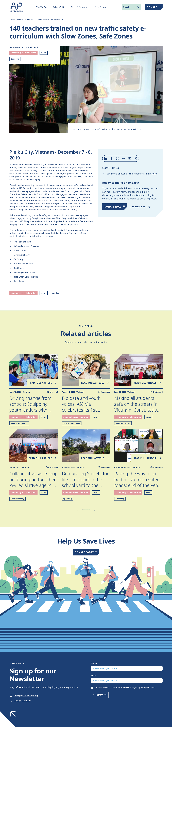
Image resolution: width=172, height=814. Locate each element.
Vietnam (26, 392)
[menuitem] (41, 7)
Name (94, 663)
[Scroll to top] (13, 714)
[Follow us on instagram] (117, 158)
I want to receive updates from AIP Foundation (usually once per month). (125, 687)
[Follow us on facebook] (111, 158)
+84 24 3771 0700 (22, 700)
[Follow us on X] (135, 158)
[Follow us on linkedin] (105, 158)
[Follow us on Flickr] (123, 158)
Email (93, 675)
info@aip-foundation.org (26, 695)
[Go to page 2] (84, 509)
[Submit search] (138, 7)
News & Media (16, 19)
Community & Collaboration (50, 19)
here (154, 173)
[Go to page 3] (87, 509)
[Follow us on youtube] (129, 158)
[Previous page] (77, 509)
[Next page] (94, 509)
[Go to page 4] (89, 509)
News (30, 19)
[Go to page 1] (82, 509)
